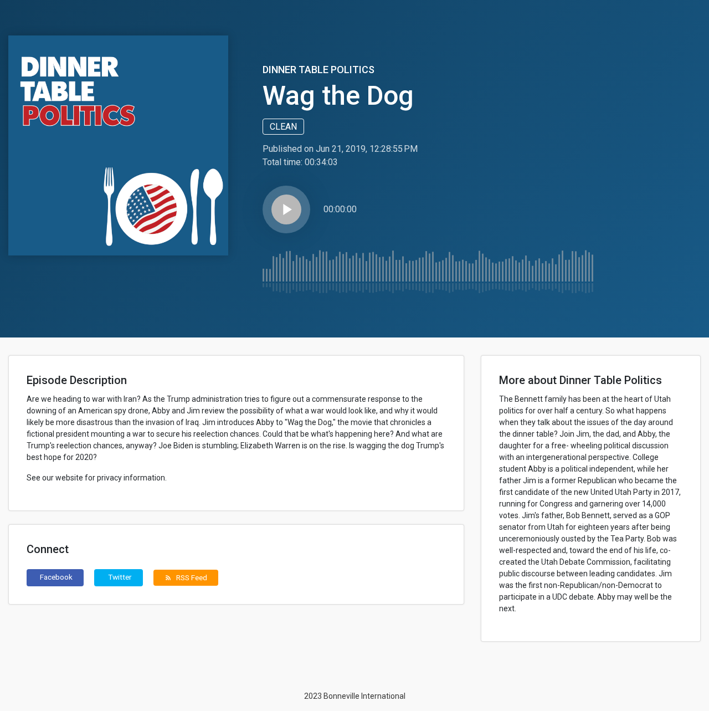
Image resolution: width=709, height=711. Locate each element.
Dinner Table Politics (318, 69)
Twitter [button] (120, 576)
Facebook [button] (56, 576)
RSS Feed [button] (186, 577)
